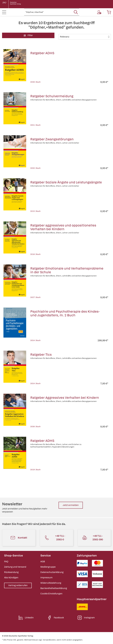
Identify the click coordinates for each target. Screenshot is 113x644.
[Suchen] (75, 12)
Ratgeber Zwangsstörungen (52, 139)
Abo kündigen (11, 577)
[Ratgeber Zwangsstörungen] (14, 152)
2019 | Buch (35, 469)
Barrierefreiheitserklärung (53, 588)
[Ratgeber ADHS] (14, 66)
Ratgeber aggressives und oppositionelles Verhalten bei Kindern (63, 227)
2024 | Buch (35, 340)
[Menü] (4, 12)
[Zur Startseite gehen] (14, 4)
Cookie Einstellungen (51, 593)
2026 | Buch (35, 82)
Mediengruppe (48, 566)
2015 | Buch (35, 211)
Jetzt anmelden (71, 505)
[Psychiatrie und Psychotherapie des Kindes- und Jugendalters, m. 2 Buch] (14, 325)
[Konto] (99, 12)
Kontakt (22, 537)
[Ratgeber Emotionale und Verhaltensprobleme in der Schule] (14, 281)
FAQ (6, 561)
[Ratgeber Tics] (14, 368)
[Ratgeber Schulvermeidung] (14, 109)
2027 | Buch (35, 297)
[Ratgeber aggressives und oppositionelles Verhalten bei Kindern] (14, 238)
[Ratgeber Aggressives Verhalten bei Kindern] (14, 411)
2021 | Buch (35, 125)
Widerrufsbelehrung (50, 582)
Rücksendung (11, 572)
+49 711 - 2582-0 (60, 537)
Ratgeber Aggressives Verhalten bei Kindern (64, 397)
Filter (30, 35)
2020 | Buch (35, 168)
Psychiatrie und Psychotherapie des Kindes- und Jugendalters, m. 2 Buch (65, 313)
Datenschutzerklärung (52, 572)
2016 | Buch (35, 254)
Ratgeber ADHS (42, 53)
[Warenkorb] (109, 12)
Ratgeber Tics (41, 354)
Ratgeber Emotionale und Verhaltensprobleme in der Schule (66, 270)
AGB (42, 561)
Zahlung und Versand (15, 566)
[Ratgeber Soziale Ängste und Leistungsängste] (14, 195)
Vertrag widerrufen (18, 585)
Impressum (46, 577)
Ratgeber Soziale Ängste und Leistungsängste (66, 182)
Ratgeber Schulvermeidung (51, 96)
